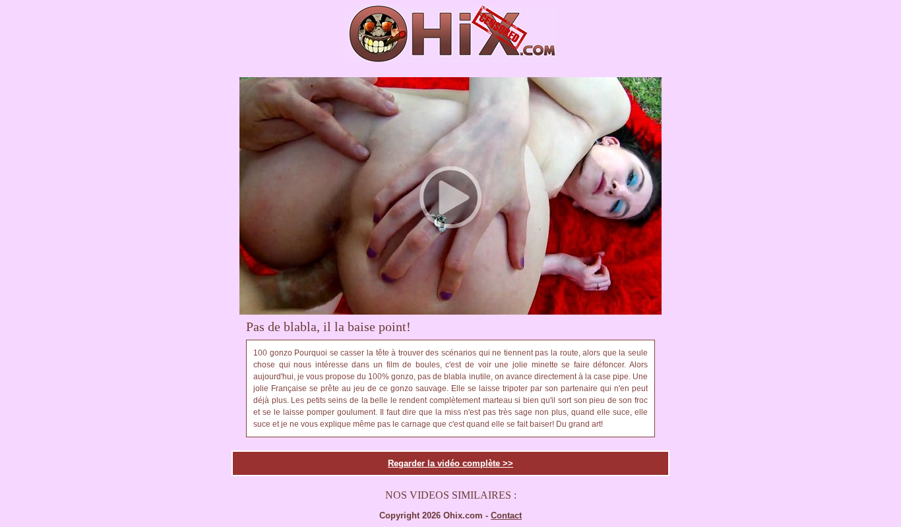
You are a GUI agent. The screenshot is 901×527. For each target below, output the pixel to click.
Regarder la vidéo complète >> (450, 463)
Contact (506, 515)
